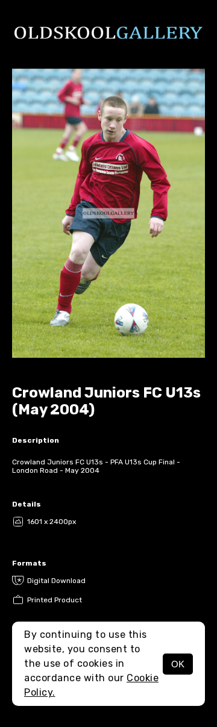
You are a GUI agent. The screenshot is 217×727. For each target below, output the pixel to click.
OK (177, 664)
